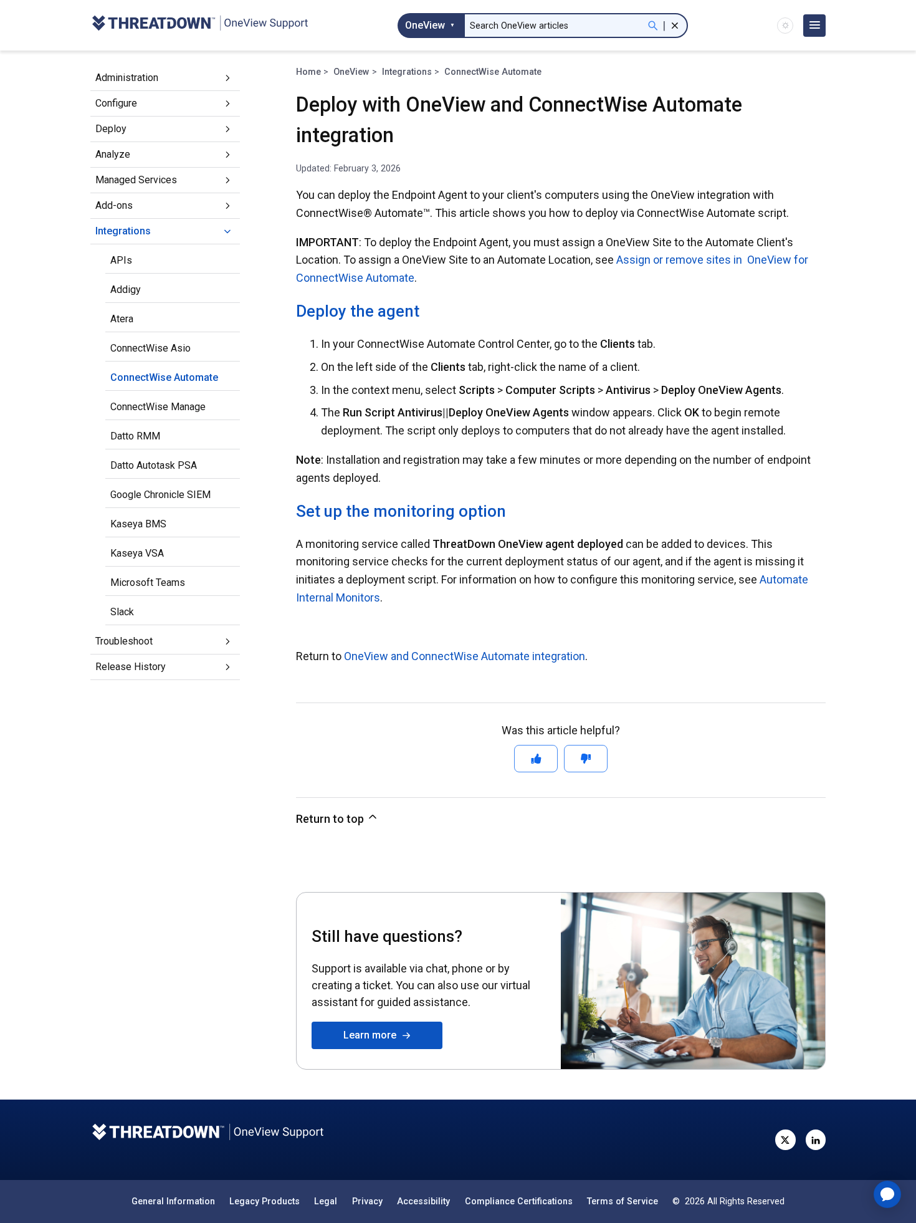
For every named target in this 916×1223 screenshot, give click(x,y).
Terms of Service (622, 1201)
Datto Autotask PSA (153, 465)
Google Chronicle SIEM (160, 495)
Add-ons (114, 205)
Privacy (367, 1201)
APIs (121, 260)
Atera (121, 319)
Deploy (110, 129)
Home (308, 72)
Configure (116, 103)
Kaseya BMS (138, 524)
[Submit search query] (653, 25)
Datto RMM (135, 436)
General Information (173, 1201)
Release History (130, 667)
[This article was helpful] (536, 758)
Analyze (112, 154)
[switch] (785, 25)
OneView (351, 72)
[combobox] (431, 25)
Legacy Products (264, 1201)
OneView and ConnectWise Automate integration (464, 656)
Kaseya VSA (137, 553)
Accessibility (423, 1201)
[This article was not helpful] (586, 758)
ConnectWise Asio (150, 348)
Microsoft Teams (147, 582)
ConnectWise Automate (164, 377)
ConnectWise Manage (158, 407)
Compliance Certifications (519, 1201)
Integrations (123, 231)
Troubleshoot (124, 641)
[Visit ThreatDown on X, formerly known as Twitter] (785, 1139)
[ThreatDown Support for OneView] (199, 25)
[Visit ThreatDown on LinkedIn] (816, 1139)
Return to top (331, 818)
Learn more (372, 1035)
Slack (122, 612)
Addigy (125, 289)
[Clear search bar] (675, 25)
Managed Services (136, 180)
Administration (126, 78)
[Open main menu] (814, 25)
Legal (325, 1201)
